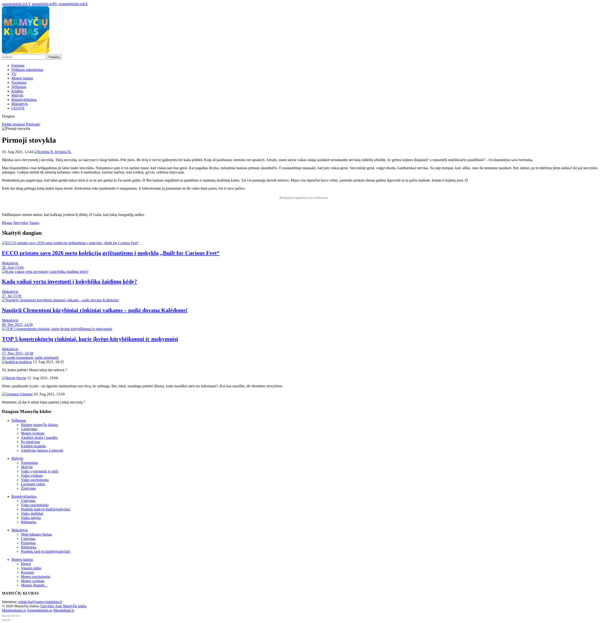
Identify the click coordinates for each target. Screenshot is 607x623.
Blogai (26, 564)
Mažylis (17, 95)
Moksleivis (19, 104)
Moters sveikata (32, 433)
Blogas (7, 223)
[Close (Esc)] (4, 616)
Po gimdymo (30, 442)
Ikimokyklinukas (24, 100)
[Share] (8, 616)
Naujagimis (29, 463)
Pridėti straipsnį (13, 124)
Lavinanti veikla (33, 484)
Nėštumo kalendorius (27, 70)
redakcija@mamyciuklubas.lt (40, 602)
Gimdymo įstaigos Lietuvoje (42, 450)
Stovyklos (20, 223)
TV (14, 74)
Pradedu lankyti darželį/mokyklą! (45, 509)
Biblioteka (28, 522)
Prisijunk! (33, 124)
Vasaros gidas (31, 568)
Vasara (34, 223)
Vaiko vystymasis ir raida (39, 471)
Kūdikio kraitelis (33, 446)
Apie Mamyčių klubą (71, 606)
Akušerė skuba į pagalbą (39, 438)
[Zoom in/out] (18, 616)
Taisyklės (47, 606)
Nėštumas (18, 87)
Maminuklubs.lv (14, 610)
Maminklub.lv (63, 610)
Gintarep (26, 394)
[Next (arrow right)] (8, 620)
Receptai (27, 572)
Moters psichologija (35, 577)
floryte (20, 378)
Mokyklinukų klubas (36, 534)
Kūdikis (17, 91)
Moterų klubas (22, 78)
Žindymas (28, 488)
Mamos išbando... (34, 585)
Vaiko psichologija (35, 480)
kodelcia (25, 362)
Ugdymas (28, 501)
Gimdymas (29, 429)
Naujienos (19, 82)
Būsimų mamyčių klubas (39, 425)
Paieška (54, 57)
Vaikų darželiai (32, 513)
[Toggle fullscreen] (13, 616)
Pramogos (28, 543)
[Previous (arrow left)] (4, 620)
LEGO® (18, 108)
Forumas (17, 65)
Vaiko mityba (31, 518)
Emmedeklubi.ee (39, 610)
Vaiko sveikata (32, 475)
